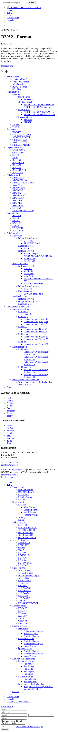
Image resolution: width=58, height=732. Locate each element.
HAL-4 (15, 218)
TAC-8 (15, 225)
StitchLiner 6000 (19, 142)
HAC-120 (16, 215)
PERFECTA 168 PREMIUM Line (39, 112)
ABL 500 (28, 268)
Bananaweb (16, 469)
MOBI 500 (29, 273)
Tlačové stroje (13, 76)
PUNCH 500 (29, 258)
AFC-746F (17, 203)
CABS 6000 (18, 152)
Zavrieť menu (7, 477)
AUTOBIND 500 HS (33, 283)
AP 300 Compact (31, 253)
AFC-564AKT (19, 195)
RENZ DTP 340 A (32, 243)
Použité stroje (13, 17)
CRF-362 (16, 208)
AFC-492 (16, 193)
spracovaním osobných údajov (29, 726)
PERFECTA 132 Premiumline (37, 107)
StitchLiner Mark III (21, 145)
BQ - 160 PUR (19, 170)
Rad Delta (22, 326)
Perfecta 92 (29, 99)
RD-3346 (28, 122)
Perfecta (10, 403)
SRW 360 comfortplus (34, 294)
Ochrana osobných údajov (18, 701)
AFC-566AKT (19, 198)
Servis (9, 15)
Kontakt (10, 20)
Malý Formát (24, 97)
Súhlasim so (23, 726)
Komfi (10, 406)
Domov (10, 10)
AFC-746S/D (18, 205)
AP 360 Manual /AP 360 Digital (38, 256)
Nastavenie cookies (9, 475)
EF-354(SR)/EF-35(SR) (23, 210)
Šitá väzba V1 (13, 129)
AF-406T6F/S (18, 188)
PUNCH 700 (29, 261)
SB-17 (15, 157)
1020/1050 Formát (20, 82)
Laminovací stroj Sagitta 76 (36, 339)
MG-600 (16, 220)
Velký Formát (24, 109)
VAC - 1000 (17, 230)
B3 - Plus (16, 89)
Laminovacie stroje (20, 309)
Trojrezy (16, 124)
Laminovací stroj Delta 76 (35, 331)
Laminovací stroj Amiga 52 (36, 321)
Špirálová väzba (14, 233)
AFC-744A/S (18, 200)
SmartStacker (18, 177)
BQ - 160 (16, 160)
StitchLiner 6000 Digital (23, 182)
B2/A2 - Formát (19, 87)
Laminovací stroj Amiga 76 (36, 324)
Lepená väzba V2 (15, 147)
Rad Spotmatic (24, 367)
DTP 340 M (29, 241)
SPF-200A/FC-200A (21, 135)
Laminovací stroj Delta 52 (35, 329)
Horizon (10, 398)
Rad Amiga (23, 316)
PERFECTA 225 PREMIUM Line (39, 114)
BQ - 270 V (17, 172)
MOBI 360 (29, 271)
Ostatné (10, 387)
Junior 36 (28, 314)
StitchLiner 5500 (19, 140)
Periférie (16, 127)
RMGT (10, 400)
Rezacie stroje (13, 92)
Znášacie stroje (13, 213)
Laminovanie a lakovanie (18, 306)
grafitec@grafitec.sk (10, 465)
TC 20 (26, 248)
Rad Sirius (22, 342)
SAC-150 (16, 223)
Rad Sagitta (23, 334)
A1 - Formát (17, 84)
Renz (9, 408)
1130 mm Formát (20, 79)
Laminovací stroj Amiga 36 (36, 319)
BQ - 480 (16, 167)
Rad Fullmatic (24, 349)
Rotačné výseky (25, 117)
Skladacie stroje (14, 175)
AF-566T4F (17, 190)
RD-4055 (28, 119)
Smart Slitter (17, 185)
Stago (9, 413)
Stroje (9, 12)
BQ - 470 (16, 165)
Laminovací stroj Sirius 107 (36, 344)
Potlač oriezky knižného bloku (25, 379)
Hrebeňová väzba (20, 263)
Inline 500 (28, 276)
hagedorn (11, 411)
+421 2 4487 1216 (9, 462)
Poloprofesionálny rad (28, 238)
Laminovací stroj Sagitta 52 (36, 336)
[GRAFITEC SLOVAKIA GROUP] (24, 7)
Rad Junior (23, 311)
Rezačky (16, 94)
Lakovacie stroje (19, 347)
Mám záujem (7, 66)
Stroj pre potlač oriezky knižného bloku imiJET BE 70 (38, 687)
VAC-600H (17, 228)
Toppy (10, 416)
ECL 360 (28, 289)
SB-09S (15, 155)
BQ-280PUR (18, 162)
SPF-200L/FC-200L (21, 137)
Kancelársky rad (25, 246)
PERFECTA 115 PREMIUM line (39, 104)
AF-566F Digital (19, 180)
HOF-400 (16, 132)
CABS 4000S (18, 150)
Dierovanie (17, 236)
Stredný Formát (25, 102)
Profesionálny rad (26, 251)
